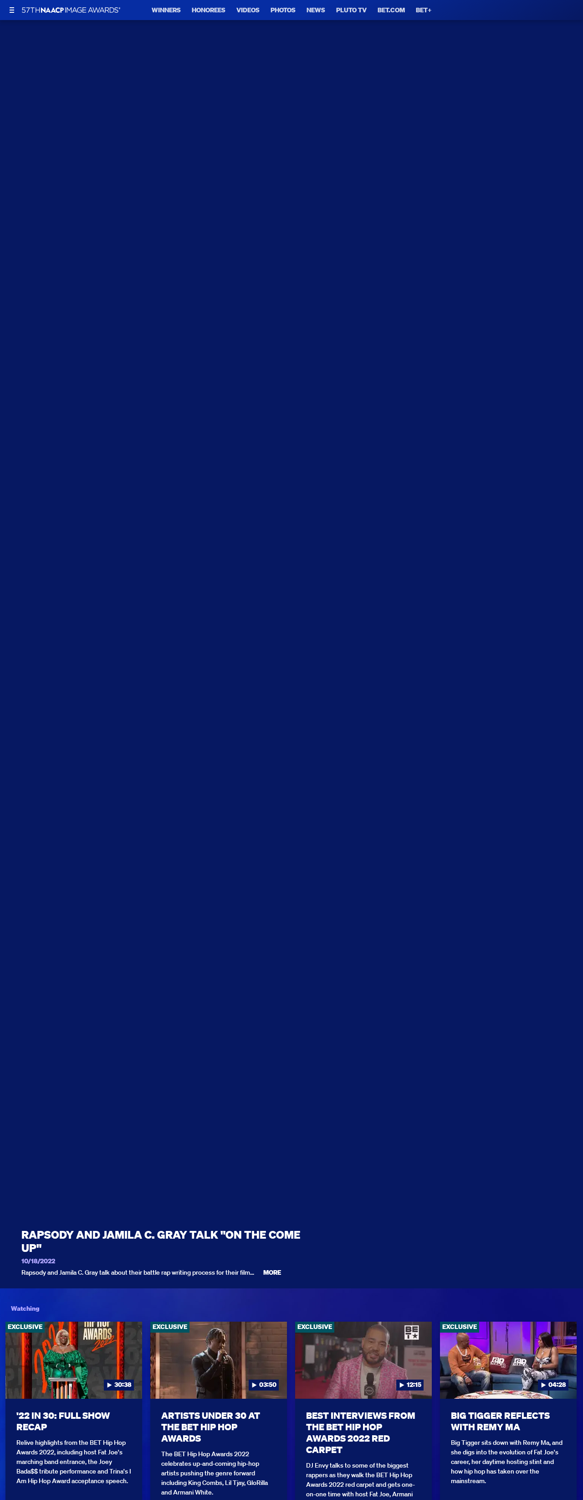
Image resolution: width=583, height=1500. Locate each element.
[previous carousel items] (16, 1380)
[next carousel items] (567, 1380)
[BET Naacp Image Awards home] (71, 10)
